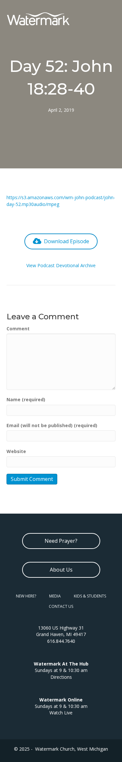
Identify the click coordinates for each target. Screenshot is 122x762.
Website (16, 451)
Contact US (61, 606)
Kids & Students (90, 596)
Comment (18, 328)
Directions (61, 677)
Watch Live (61, 713)
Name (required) (26, 399)
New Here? (26, 596)
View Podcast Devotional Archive (61, 265)
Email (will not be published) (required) (52, 425)
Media (55, 596)
